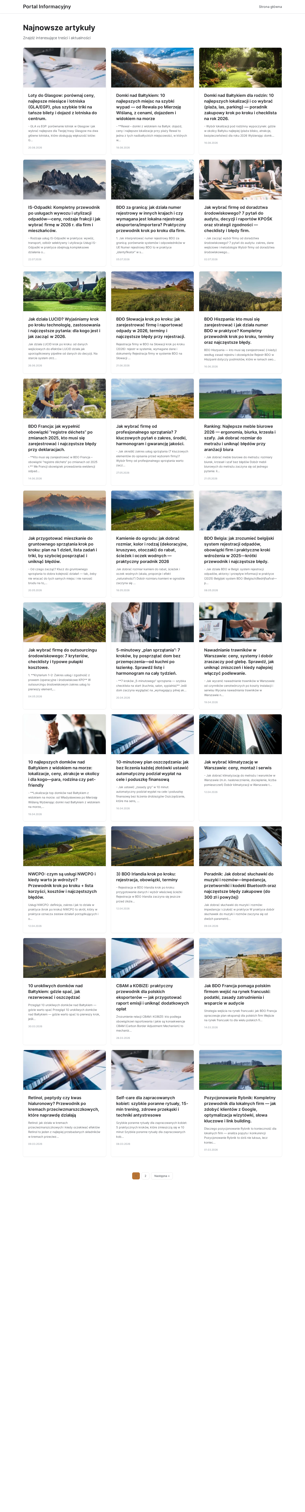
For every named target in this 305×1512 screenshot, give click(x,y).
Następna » (162, 1176)
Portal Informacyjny (47, 7)
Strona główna (270, 7)
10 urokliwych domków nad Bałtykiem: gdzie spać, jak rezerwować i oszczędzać (55, 991)
